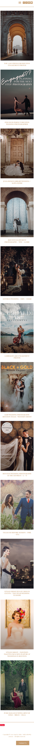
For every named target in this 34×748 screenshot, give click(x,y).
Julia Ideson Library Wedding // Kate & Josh (17, 182)
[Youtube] (31, 3)
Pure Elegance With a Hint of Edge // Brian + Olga (17, 714)
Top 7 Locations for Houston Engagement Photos (17, 64)
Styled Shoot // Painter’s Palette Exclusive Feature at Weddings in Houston (17, 654)
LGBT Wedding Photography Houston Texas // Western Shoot (17, 416)
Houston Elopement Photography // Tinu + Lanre (17, 241)
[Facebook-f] (24, 3)
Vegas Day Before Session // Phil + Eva (17, 533)
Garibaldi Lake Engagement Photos (17, 357)
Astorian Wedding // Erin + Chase (17, 299)
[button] (20, 2)
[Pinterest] (29, 3)
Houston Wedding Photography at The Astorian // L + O (17, 475)
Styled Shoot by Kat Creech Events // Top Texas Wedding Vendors (17, 593)
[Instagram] (26, 3)
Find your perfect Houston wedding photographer (17, 123)
